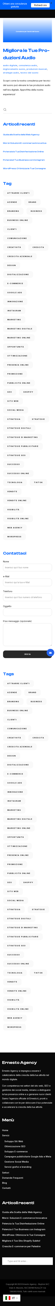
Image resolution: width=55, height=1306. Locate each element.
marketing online (18, 338)
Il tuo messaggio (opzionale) (17, 621)
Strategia (13, 419)
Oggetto (7, 606)
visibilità (13, 510)
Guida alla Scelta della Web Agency (21, 134)
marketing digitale (19, 329)
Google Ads (14, 293)
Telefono (7, 591)
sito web (13, 401)
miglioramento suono (14, 69)
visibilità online (18, 519)
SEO (9, 392)
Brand (32, 202)
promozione (15, 374)
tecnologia (14, 482)
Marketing (14, 320)
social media (15, 410)
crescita (38, 247)
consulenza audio (28, 65)
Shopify (28, 392)
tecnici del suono (29, 73)
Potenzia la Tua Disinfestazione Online (23, 151)
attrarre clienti (18, 193)
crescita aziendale (19, 256)
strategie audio (11, 73)
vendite (12, 491)
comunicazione (17, 238)
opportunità (15, 347)
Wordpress (14, 537)
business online (17, 220)
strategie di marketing (22, 437)
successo (13, 464)
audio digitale (10, 65)
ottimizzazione (17, 356)
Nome (6, 561)
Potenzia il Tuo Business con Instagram (24, 160)
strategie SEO (16, 455)
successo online (18, 473)
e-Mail (6, 576)
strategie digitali (19, 428)
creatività (14, 247)
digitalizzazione (18, 274)
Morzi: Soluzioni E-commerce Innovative (24, 143)
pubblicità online (18, 383)
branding (13, 211)
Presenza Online (18, 365)
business (36, 211)
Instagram (14, 311)
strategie (38, 419)
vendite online (17, 500)
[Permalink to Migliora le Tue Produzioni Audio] (27, 30)
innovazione (15, 301)
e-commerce (15, 283)
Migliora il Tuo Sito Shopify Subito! (21, 1240)
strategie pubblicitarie (22, 446)
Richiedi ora (40, 5)
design (11, 265)
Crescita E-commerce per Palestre (21, 1246)
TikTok (38, 482)
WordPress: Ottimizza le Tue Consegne (24, 168)
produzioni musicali (37, 69)
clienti (12, 229)
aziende (12, 202)
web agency (14, 528)
